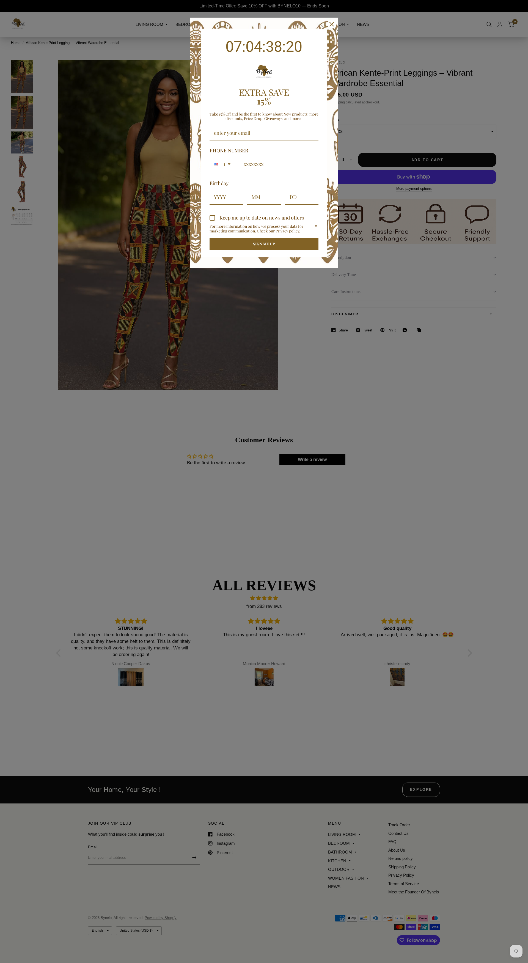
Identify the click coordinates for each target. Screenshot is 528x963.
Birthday (219, 183)
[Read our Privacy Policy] (315, 226)
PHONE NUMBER (229, 150)
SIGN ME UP (264, 243)
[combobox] (222, 164)
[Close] (331, 24)
